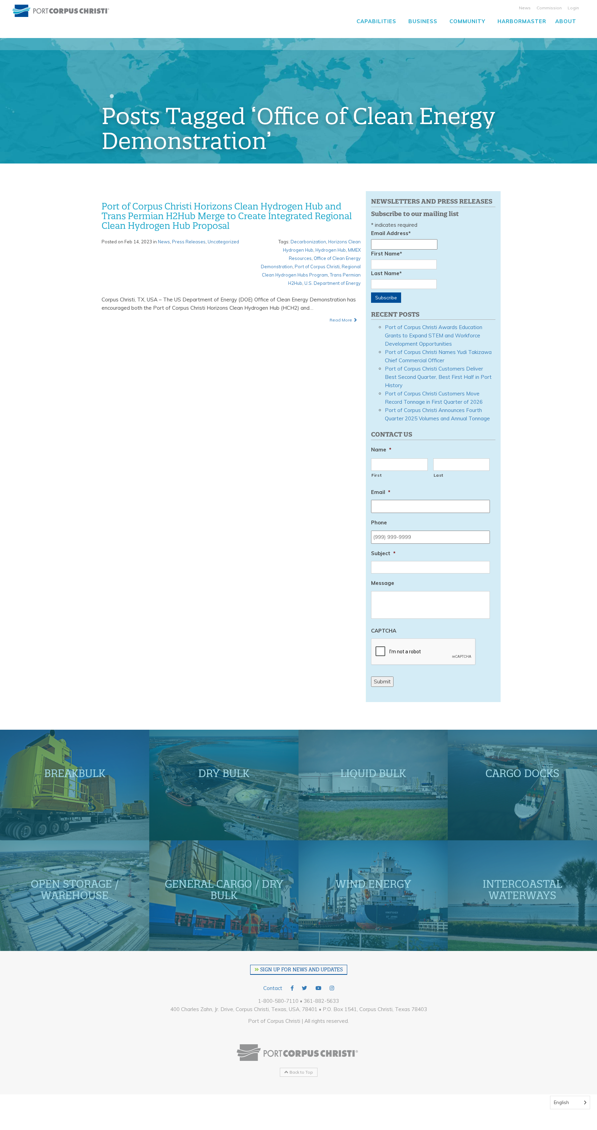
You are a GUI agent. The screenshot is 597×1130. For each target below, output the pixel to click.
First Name (386, 253)
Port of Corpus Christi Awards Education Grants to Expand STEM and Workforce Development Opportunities (433, 335)
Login (573, 7)
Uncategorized (223, 241)
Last (439, 475)
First (376, 475)
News (525, 7)
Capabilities (376, 21)
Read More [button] (341, 320)
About (565, 21)
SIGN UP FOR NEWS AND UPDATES (301, 969)
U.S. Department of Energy (332, 283)
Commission (549, 7)
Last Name (386, 273)
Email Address (391, 233)
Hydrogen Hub (330, 250)
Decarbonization (308, 241)
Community (467, 21)
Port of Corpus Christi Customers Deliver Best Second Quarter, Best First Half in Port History (438, 377)
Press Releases (189, 241)
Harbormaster (522, 21)
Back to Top (300, 1072)
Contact (272, 988)
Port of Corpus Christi (317, 266)
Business (422, 21)
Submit (382, 681)
